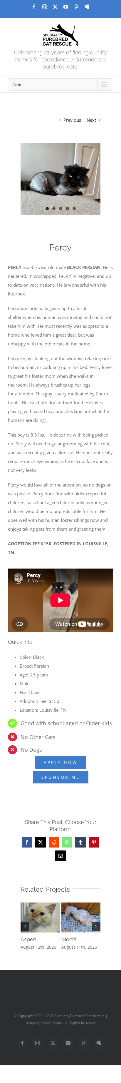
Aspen (28, 939)
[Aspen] (40, 905)
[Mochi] (81, 905)
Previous (72, 120)
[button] (25, 926)
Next (91, 120)
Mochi (68, 939)
